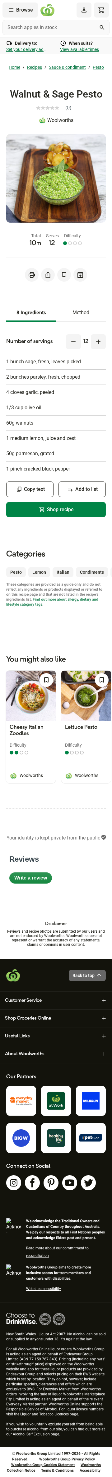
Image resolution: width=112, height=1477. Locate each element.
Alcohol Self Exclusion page (36, 1434)
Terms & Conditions (57, 1470)
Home (14, 67)
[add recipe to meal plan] (80, 275)
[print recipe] (32, 275)
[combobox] (56, 27)
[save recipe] (64, 275)
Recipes (34, 67)
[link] (56, 107)
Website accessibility (43, 1289)
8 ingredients (31, 312)
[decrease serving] (73, 341)
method (80, 312)
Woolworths (60, 120)
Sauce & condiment (67, 67)
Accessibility (90, 1470)
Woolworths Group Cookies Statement (43, 1465)
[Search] (102, 27)
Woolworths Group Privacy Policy (67, 1459)
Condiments (92, 572)
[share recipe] (48, 275)
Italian (63, 572)
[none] (84, 10)
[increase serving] (98, 341)
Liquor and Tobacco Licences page (49, 1414)
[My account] (84, 10)
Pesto (98, 67)
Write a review (33, 879)
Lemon (39, 572)
